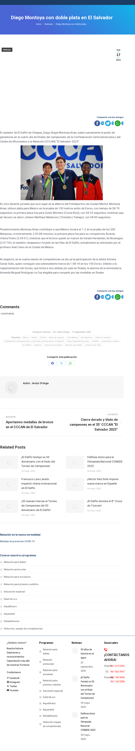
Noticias (7, 50)
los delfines (27, 345)
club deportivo (86, 337)
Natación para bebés (73, 345)
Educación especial (14, 591)
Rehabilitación (11, 621)
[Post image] (9, 462)
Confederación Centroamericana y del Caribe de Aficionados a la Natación (34, 341)
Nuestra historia (15, 648)
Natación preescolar (15, 569)
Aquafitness (10, 606)
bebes (34, 337)
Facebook (14, 678)
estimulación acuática (110, 341)
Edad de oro (10, 599)
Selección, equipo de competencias (23, 628)
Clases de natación (56, 337)
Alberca (26, 337)
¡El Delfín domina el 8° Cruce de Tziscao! (104, 503)
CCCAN (43, 337)
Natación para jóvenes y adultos (21, 584)
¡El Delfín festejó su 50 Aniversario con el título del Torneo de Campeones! (38, 461)
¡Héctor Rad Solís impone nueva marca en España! (102, 481)
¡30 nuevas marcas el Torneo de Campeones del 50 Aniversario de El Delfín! (39, 505)
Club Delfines (72, 337)
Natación (37, 345)
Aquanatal (9, 613)
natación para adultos (53, 345)
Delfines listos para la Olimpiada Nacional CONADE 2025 (104, 461)
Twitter (13, 686)
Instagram (14, 682)
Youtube (13, 690)
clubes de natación (103, 337)
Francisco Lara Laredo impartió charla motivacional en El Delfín (39, 483)
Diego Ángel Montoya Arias (78, 341)
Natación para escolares (17, 577)
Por (61, 332)
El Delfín (95, 341)
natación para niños (93, 345)
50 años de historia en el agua (87, 653)
